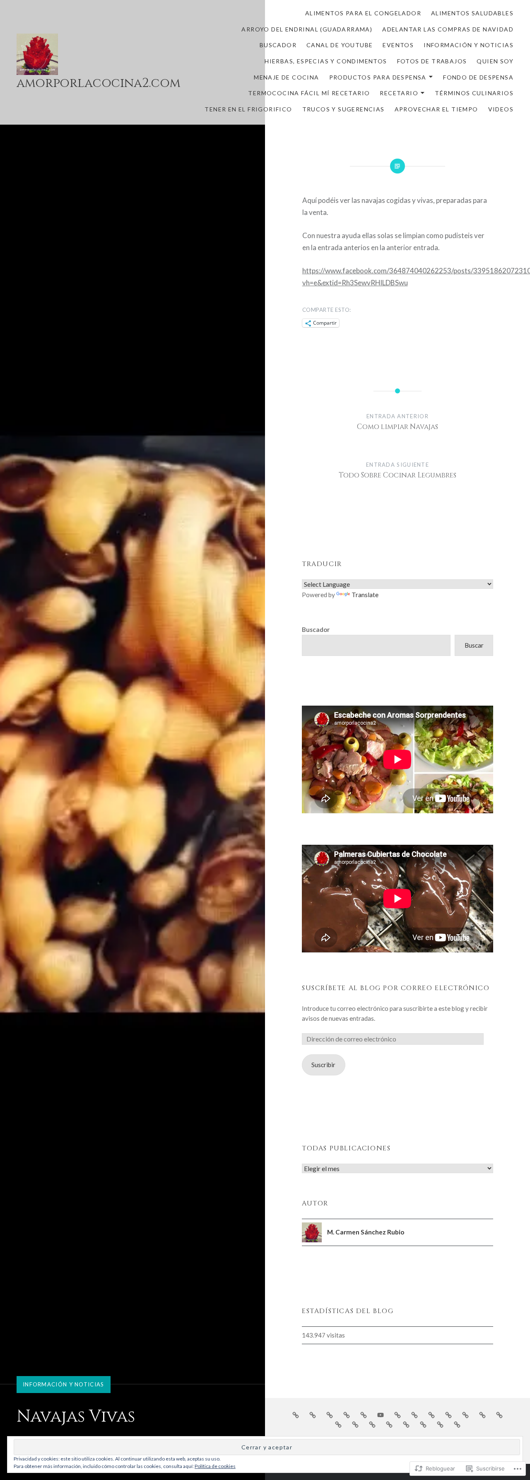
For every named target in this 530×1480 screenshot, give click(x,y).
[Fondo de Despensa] (338, 1424)
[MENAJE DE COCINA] (482, 1414)
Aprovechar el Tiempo (436, 109)
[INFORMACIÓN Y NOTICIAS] (414, 1414)
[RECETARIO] (372, 1424)
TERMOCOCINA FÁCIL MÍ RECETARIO (309, 92)
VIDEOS (500, 109)
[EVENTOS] (397, 1414)
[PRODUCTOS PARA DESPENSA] (499, 1414)
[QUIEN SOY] (465, 1414)
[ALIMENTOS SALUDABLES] (312, 1414)
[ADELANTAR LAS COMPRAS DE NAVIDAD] (346, 1414)
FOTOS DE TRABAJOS (432, 61)
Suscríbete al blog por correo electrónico (396, 988)
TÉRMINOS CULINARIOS (474, 92)
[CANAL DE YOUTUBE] (380, 1414)
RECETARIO (399, 92)
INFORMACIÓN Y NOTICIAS (468, 44)
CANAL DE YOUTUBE (339, 44)
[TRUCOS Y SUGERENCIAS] (423, 1424)
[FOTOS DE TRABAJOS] (448, 1414)
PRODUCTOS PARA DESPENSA (377, 77)
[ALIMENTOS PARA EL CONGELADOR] (296, 1414)
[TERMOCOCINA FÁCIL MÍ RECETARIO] (355, 1424)
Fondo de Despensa (478, 77)
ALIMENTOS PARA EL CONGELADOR (363, 13)
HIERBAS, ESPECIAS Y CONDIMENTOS (326, 61)
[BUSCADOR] (363, 1414)
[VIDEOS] (457, 1424)
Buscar (474, 645)
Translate (365, 594)
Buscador (316, 629)
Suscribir (323, 1064)
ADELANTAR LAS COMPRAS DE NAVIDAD (447, 29)
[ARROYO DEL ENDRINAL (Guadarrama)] (329, 1414)
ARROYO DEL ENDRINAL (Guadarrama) (306, 29)
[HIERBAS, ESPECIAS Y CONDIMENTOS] (431, 1414)
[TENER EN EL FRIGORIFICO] (406, 1424)
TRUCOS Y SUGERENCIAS (343, 109)
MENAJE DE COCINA (286, 77)
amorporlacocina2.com (99, 83)
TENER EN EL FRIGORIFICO (248, 109)
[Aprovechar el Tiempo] (440, 1424)
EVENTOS (398, 44)
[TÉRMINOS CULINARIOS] (389, 1424)
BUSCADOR (278, 44)
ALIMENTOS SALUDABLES (472, 13)
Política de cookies (215, 1466)
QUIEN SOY (495, 61)
